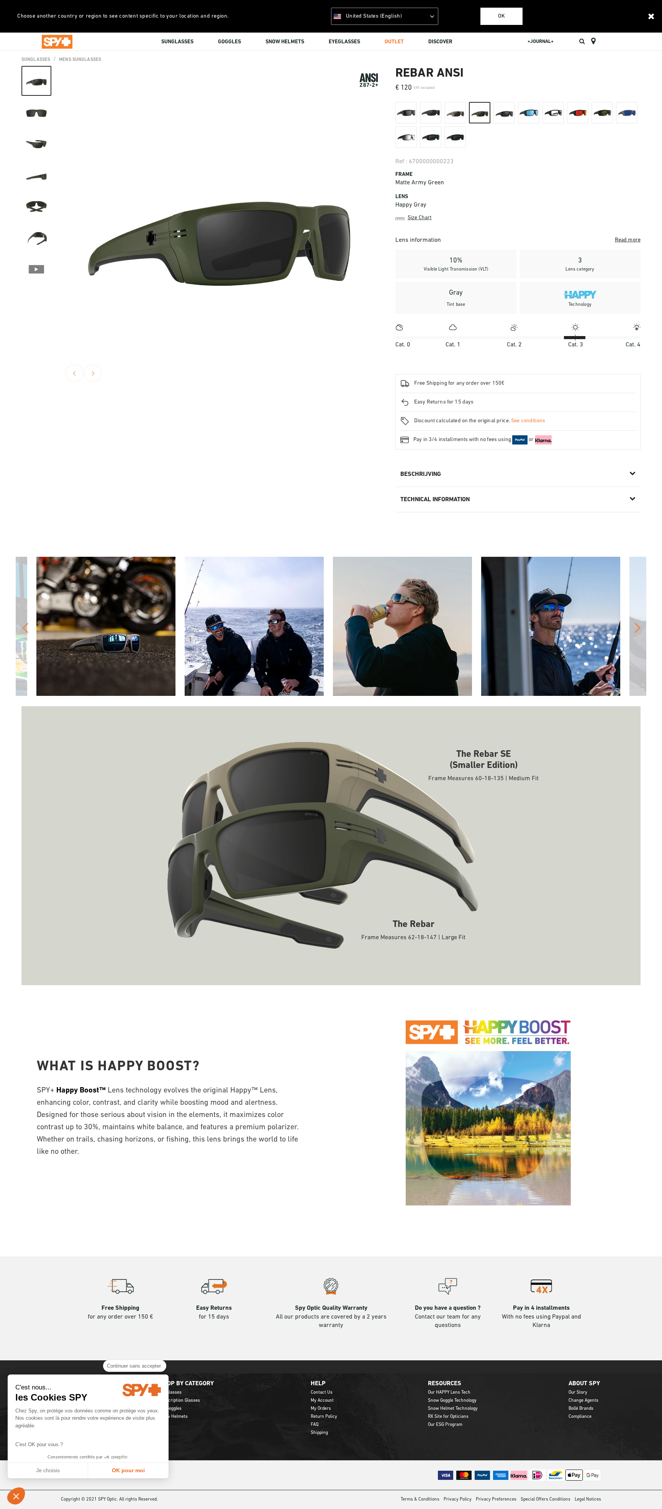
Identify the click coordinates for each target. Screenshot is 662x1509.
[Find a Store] (593, 41)
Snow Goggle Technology (452, 1400)
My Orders (321, 1408)
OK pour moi (128, 1470)
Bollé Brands (581, 1408)
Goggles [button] (229, 42)
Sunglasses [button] (177, 42)
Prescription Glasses (179, 1400)
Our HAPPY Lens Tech (449, 1392)
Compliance (580, 1416)
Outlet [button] (394, 42)
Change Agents (583, 1400)
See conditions (528, 421)
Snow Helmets (173, 1416)
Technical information (435, 500)
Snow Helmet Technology (453, 1408)
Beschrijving (420, 474)
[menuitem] (177, 43)
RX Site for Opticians (448, 1416)
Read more (628, 240)
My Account (322, 1400)
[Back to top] (644, 1489)
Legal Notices (588, 1499)
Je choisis (48, 1470)
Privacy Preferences (496, 1499)
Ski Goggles (170, 1408)
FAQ (314, 1424)
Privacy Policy (458, 1499)
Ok (501, 16)
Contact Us (322, 1392)
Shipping (319, 1432)
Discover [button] (440, 42)
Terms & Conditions (420, 1499)
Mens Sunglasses (80, 59)
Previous (74, 373)
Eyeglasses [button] (344, 42)
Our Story (578, 1392)
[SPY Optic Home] (57, 41)
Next (92, 373)
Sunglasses (35, 59)
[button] (16, 1496)
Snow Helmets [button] (284, 42)
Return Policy (324, 1416)
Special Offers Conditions (545, 1499)
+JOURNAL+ (541, 41)
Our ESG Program (445, 1424)
